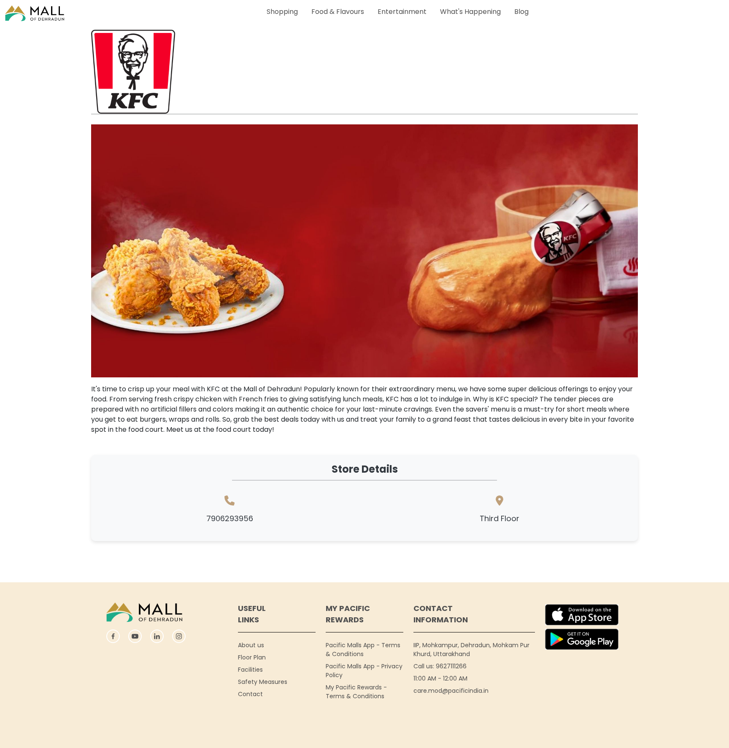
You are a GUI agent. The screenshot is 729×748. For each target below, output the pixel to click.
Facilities (250, 669)
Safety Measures (262, 682)
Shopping (282, 11)
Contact (250, 694)
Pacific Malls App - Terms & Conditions (363, 649)
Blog (521, 11)
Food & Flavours (337, 11)
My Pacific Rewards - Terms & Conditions (356, 691)
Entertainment (402, 11)
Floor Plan (252, 657)
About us (251, 645)
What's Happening (470, 11)
